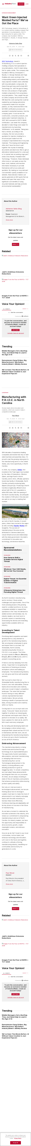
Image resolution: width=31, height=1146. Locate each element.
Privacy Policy (17, 1138)
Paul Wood (15, 415)
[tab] (6, 309)
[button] (3, 4)
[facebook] (10, 55)
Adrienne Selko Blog (15, 43)
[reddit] (18, 55)
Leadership (5, 392)
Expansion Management (9, 12)
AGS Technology (7, 61)
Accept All (15, 1142)
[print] (28, 55)
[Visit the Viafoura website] (25, 316)
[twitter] (15, 55)
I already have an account (15, 333)
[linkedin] (12, 55)
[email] (21, 55)
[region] (15, 312)
